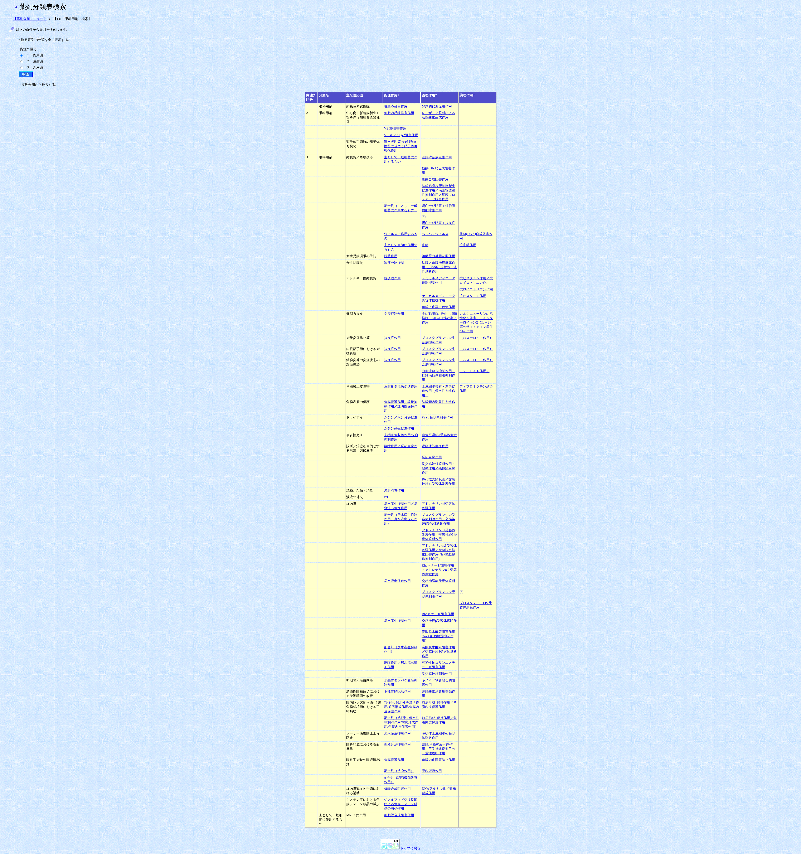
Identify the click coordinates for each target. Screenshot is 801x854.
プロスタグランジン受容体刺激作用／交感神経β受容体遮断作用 (438, 519)
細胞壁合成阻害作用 (437, 157)
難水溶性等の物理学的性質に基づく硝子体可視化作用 (400, 146)
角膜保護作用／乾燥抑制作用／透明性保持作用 (400, 406)
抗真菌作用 (468, 245)
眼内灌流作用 (432, 771)
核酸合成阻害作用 (397, 788)
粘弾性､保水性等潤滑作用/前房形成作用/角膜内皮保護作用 (401, 707)
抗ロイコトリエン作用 (476, 289)
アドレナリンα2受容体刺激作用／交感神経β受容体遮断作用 (439, 534)
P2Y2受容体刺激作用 (437, 417)
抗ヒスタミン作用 (473, 296)
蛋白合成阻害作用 (435, 179)
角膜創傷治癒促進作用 (400, 386)
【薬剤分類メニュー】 (30, 19)
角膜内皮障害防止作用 (438, 760)
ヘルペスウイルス (435, 234)
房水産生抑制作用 (397, 620)
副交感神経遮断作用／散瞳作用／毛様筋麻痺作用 (438, 468)
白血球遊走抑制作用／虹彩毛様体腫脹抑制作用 (438, 375)
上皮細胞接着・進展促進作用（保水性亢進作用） (438, 391)
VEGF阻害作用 (395, 128)
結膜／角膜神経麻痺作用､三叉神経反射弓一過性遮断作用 (439, 267)
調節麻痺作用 (432, 457)
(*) (424, 216)
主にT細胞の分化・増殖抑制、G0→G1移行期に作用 (439, 318)
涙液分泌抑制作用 (397, 744)
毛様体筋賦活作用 (397, 691)
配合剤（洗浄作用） (399, 771)
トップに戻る (409, 848)
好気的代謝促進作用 (437, 106)
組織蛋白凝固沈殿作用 (438, 256)
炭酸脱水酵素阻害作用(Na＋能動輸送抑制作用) (438, 636)
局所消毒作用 (394, 490)
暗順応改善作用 (395, 106)
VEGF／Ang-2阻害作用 (401, 135)
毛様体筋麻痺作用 (435, 446)
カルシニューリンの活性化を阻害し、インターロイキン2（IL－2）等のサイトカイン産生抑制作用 (476, 322)
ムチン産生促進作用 (399, 428)
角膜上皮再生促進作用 (438, 307)
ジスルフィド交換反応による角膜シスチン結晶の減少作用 (400, 804)
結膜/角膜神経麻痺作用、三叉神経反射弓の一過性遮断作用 (438, 749)
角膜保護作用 (394, 760)
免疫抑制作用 (394, 313)
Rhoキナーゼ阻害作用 (438, 614)
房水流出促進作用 (397, 581)
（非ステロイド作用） (476, 338)
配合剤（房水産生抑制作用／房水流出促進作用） (400, 519)
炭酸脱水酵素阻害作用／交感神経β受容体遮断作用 (439, 651)
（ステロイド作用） (475, 371)
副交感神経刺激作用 (437, 673)
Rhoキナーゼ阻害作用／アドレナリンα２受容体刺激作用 (439, 570)
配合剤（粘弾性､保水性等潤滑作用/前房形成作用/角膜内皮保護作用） (401, 722)
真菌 (425, 245)
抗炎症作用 (392, 278)
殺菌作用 (390, 256)
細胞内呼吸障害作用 (399, 113)
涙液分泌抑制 (394, 263)
